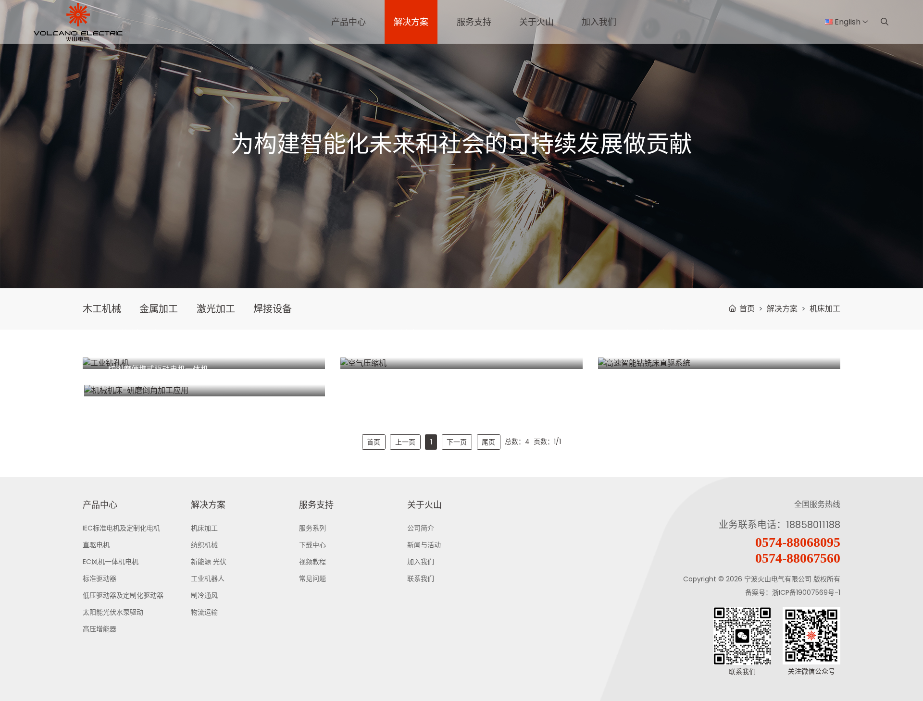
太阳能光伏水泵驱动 (113, 612)
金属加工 (158, 309)
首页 (747, 308)
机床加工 (825, 308)
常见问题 (312, 578)
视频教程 (312, 561)
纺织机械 (204, 545)
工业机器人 (208, 578)
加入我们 (599, 22)
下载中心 (312, 545)
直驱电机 (96, 545)
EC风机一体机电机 (110, 561)
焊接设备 (272, 309)
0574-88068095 (797, 542)
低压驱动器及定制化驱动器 (123, 595)
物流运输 (204, 612)
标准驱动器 (99, 578)
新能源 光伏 (208, 561)
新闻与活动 (424, 545)
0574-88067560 (797, 558)
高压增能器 (99, 629)
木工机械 (102, 309)
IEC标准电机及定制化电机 (121, 528)
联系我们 (420, 578)
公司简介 (420, 528)
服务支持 (474, 22)
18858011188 (813, 524)
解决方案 (411, 22)
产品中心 (348, 22)
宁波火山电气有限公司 (777, 579)
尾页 (488, 442)
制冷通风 (204, 595)
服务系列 (312, 528)
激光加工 (216, 309)
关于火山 (536, 22)
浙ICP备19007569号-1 (806, 592)
